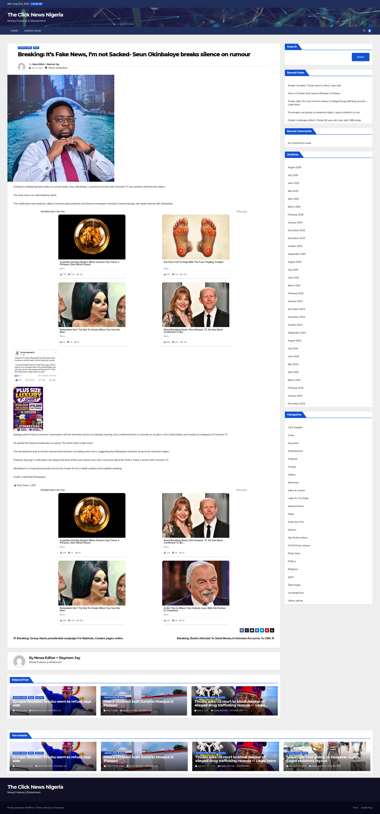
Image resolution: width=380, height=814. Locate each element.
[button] (364, 30)
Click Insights (295, 427)
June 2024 (293, 356)
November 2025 (296, 238)
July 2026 (293, 175)
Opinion (292, 530)
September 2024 (297, 333)
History (291, 474)
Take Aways (294, 585)
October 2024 (295, 325)
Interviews (293, 482)
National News (25, 48)
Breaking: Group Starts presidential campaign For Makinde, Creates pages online (69, 638)
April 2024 (293, 372)
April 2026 (293, 199)
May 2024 (293, 364)
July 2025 (293, 270)
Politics (39, 697)
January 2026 (295, 222)
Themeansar (58, 808)
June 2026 (293, 183)
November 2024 (296, 317)
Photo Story (294, 553)
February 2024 (296, 388)
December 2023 (296, 403)
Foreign (292, 467)
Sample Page (32, 30)
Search (292, 46)
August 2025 (294, 262)
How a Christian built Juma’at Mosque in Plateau (139, 703)
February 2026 (296, 214)
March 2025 (294, 285)
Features (292, 459)
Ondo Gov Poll (296, 522)
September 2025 (297, 254)
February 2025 (296, 293)
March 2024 (294, 380)
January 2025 (295, 301)
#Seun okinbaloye (58, 68)
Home (14, 30)
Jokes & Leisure (296, 490)
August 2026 (294, 167)
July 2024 (293, 348)
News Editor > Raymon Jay (45, 64)
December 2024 (296, 309)
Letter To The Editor (298, 498)
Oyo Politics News (298, 537)
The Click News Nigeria (35, 15)
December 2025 (296, 230)
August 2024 (294, 340)
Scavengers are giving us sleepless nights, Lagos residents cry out (324, 112)
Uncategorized (296, 593)
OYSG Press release (299, 545)
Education (293, 443)
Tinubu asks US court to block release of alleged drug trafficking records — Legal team (229, 705)
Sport (291, 577)
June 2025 (293, 277)
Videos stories (295, 600)
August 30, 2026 (24, 766)
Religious (293, 569)
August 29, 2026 (298, 766)
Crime (291, 435)
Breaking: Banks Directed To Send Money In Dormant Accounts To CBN (224, 638)
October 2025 (295, 246)
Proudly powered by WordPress (21, 808)
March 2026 (294, 207)
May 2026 (293, 191)
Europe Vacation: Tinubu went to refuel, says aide (52, 703)
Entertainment (295, 451)
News (36, 48)
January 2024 (295, 396)
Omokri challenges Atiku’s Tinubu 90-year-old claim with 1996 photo (324, 120)
